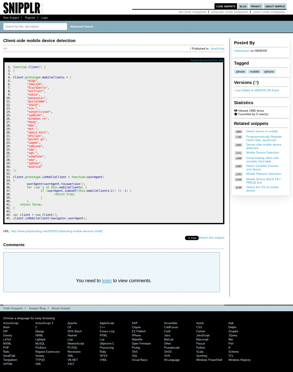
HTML (103, 335)
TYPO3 (40, 359)
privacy (256, 6)
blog (243, 6)
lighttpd (40, 339)
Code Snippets (13, 308)
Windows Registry (239, 359)
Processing (107, 347)
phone (240, 71)
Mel (230, 339)
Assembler (170, 323)
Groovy (7, 335)
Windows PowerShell (209, 359)
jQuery (232, 335)
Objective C (107, 343)
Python (200, 347)
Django (39, 331)
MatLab (168, 339)
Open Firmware (141, 343)
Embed (205, 60)
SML (70, 355)
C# (69, 327)
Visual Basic (140, 359)
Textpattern (10, 359)
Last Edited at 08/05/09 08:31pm (257, 90)
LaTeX (7, 339)
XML (38, 364)
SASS (168, 351)
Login (44, 17)
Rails (6, 351)
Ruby (103, 351)
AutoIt (200, 323)
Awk (231, 323)
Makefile (137, 339)
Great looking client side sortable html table (262, 159)
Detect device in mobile (262, 131)
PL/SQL (72, 347)
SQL (134, 355)
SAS (135, 351)
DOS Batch (75, 331)
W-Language (172, 359)
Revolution (74, 351)
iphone (269, 71)
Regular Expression (47, 351)
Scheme (233, 351)
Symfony (201, 355)
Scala (199, 351)
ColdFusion (171, 327)
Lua (102, 339)
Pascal (200, 343)
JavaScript (217, 48)
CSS (199, 327)
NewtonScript (76, 343)
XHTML (8, 364)
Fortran (200, 331)
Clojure (136, 327)
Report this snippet (211, 237)
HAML (39, 335)
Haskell (72, 335)
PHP (6, 347)
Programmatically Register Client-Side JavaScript (264, 138)
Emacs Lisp (107, 331)
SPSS (103, 355)
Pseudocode (172, 347)
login (107, 280)
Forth (167, 331)
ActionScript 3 (44, 323)
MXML (7, 343)
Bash (6, 327)
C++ (102, 327)
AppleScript (107, 323)
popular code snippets (229, 12)
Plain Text (217, 60)
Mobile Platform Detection (263, 173)
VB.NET (73, 359)
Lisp (70, 339)
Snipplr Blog (37, 308)
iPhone (136, 335)
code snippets (225, 6)
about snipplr (275, 6)
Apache (72, 323)
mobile (254, 71)
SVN (167, 355)
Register (30, 17)
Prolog (136, 347)
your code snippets (269, 12)
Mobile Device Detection (262, 152)
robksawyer (242, 50)
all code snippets (192, 12)
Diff (5, 331)
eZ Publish (139, 331)
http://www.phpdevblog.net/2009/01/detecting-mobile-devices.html (55, 231)
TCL (231, 355)
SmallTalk (9, 355)
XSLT (71, 364)
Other (167, 343)
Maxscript (202, 339)
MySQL (40, 343)
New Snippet (11, 17)
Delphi (232, 327)
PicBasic (41, 347)
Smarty (39, 355)
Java (167, 335)
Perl (230, 343)
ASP (135, 323)
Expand (194, 60)
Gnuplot (233, 331)
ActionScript (10, 323)
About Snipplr (61, 308)
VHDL (103, 359)
